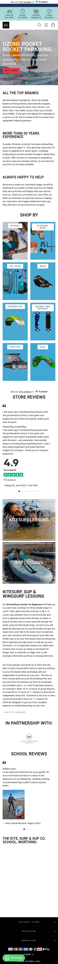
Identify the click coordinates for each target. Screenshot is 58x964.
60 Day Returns (22, 16)
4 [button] (27, 491)
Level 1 (6, 611)
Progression (24, 645)
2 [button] (29, 83)
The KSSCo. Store (29, 922)
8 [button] (37, 491)
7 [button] (34, 491)
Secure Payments (36, 16)
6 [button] (32, 491)
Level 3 (41, 625)
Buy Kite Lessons (15, 712)
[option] (29, 57)
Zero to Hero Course (13, 668)
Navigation (29, 931)
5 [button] (29, 491)
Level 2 (6, 615)
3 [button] (32, 83)
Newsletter (29, 940)
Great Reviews (49, 16)
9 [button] (39, 491)
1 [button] (27, 82)
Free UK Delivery (9, 16)
